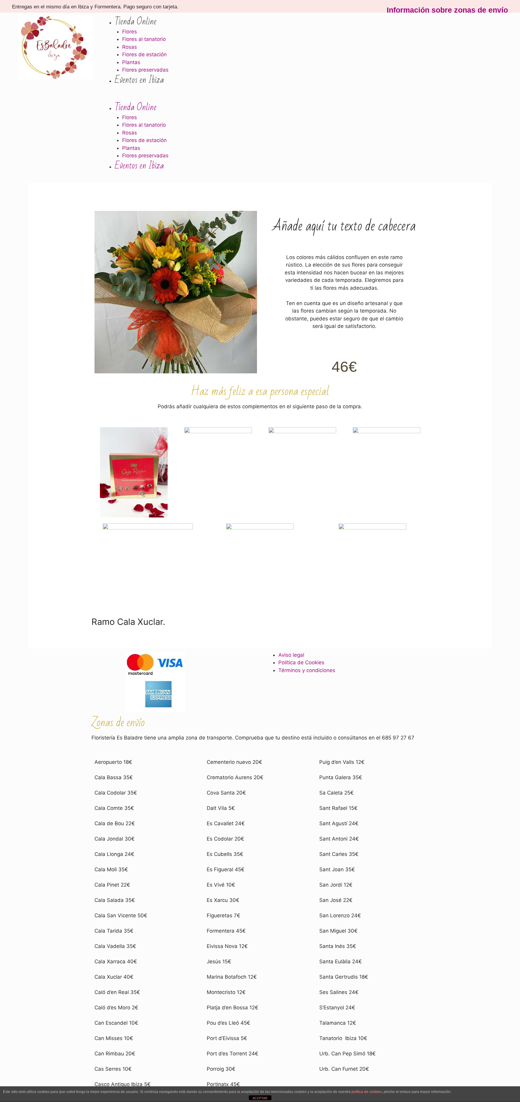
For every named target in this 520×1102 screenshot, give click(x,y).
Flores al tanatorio (144, 39)
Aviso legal (291, 655)
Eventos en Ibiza (139, 80)
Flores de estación (144, 54)
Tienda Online (135, 21)
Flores (129, 32)
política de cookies (366, 1092)
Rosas (129, 47)
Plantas (131, 62)
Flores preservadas (145, 70)
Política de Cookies (301, 662)
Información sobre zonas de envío (447, 10)
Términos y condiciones (306, 670)
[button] (299, 98)
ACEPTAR (260, 1098)
